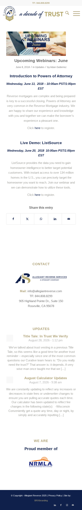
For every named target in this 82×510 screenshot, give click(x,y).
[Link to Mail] (73, 505)
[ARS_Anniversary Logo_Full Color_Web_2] (33, 14)
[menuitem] (65, 14)
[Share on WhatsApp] (41, 218)
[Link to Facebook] (61, 505)
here (37, 128)
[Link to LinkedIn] (55, 505)
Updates (39, 67)
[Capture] (36, 44)
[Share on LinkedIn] (55, 218)
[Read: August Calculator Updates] (9, 380)
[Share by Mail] (69, 218)
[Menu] (74, 14)
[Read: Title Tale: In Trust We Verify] (9, 338)
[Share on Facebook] (13, 218)
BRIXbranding (41, 500)
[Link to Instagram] (67, 505)
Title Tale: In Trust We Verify (45, 336)
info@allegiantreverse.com (44, 291)
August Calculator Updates (45, 378)
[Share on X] (27, 218)
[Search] (65, 14)
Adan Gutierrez (58, 67)
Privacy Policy (55, 495)
